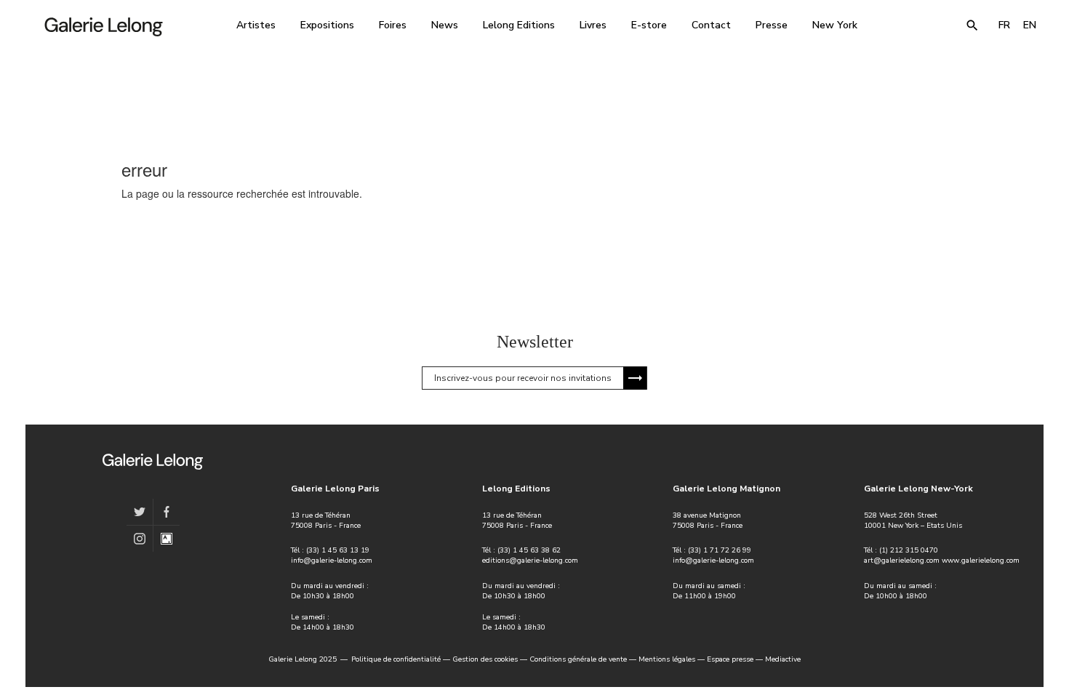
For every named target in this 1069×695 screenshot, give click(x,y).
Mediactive (783, 659)
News (444, 25)
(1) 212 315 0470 (908, 550)
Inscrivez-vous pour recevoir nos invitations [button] (523, 378)
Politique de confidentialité (396, 659)
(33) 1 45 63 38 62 (529, 550)
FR (1004, 25)
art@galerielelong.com (902, 560)
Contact (711, 25)
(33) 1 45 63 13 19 (337, 550)
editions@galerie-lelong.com (530, 560)
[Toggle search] (972, 25)
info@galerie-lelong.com (331, 560)
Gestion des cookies (485, 659)
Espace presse (730, 659)
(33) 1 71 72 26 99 (719, 550)
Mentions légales (666, 659)
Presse (772, 25)
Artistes (256, 25)
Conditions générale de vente (578, 659)
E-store (649, 25)
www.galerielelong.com (981, 560)
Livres (593, 25)
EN (1029, 25)
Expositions (327, 25)
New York (834, 25)
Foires (393, 25)
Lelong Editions (519, 25)
